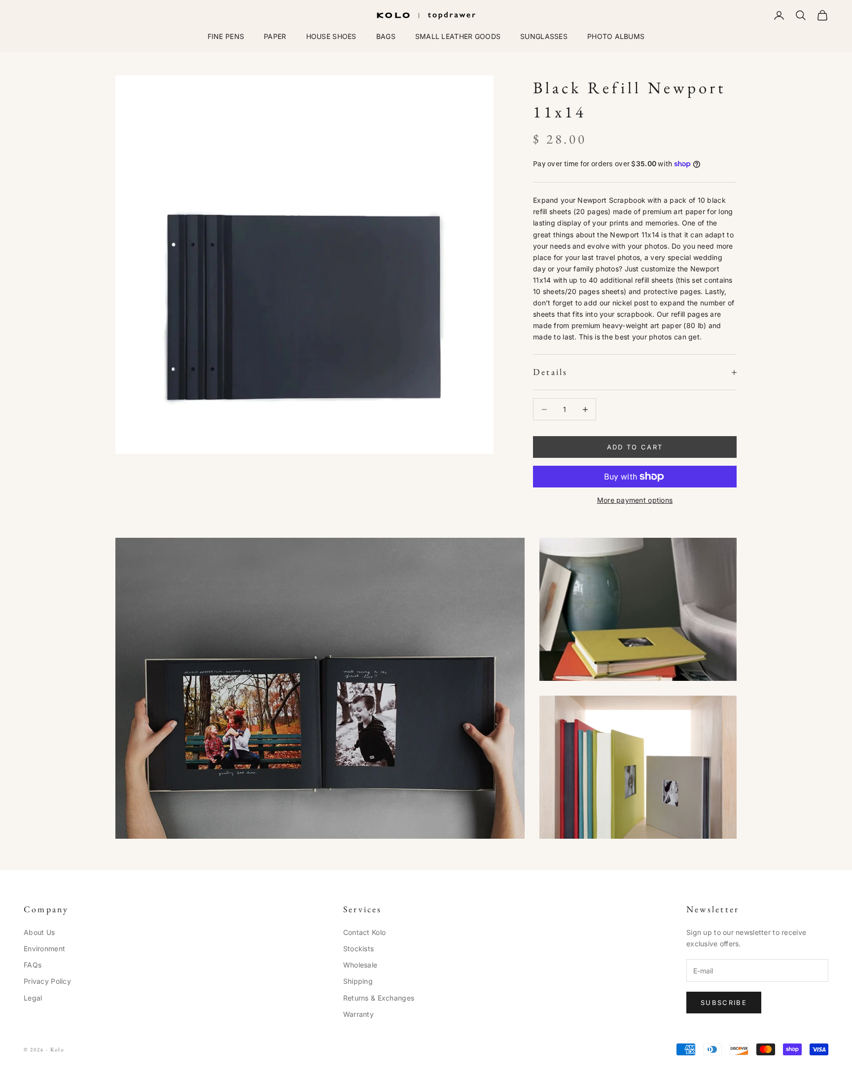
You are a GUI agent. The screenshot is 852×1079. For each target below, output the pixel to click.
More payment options (635, 500)
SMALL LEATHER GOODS (457, 36)
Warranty (358, 1014)
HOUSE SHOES (331, 36)
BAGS (385, 36)
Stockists (358, 948)
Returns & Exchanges (378, 998)
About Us (39, 932)
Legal (33, 998)
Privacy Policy (47, 981)
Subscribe (724, 1002)
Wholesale (360, 965)
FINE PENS (226, 36)
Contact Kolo (364, 932)
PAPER (275, 36)
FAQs (32, 965)
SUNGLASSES (544, 36)
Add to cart (635, 447)
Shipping (358, 981)
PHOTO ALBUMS (615, 36)
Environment (44, 948)
